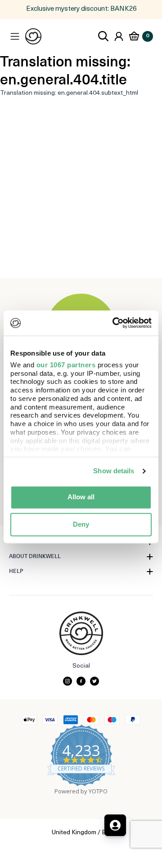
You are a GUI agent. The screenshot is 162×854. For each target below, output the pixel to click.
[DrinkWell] (33, 36)
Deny (81, 524)
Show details (113, 471)
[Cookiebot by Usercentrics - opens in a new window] (114, 323)
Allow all (81, 497)
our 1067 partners (66, 365)
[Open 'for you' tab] (115, 825)
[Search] (103, 36)
